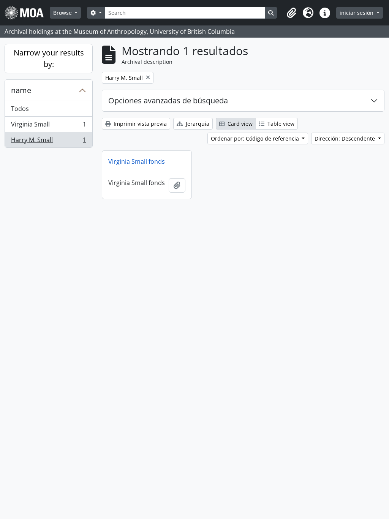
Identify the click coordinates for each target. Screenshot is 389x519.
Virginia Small (48, 126)
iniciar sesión (357, 12)
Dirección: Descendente (345, 138)
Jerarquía (196, 123)
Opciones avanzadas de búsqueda (168, 100)
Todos (20, 108)
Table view (280, 123)
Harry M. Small (48, 141)
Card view (239, 123)
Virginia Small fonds (136, 161)
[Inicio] (27, 12)
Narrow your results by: (49, 58)
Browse (63, 12)
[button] (291, 13)
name (21, 90)
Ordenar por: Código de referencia (255, 138)
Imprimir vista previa (139, 123)
